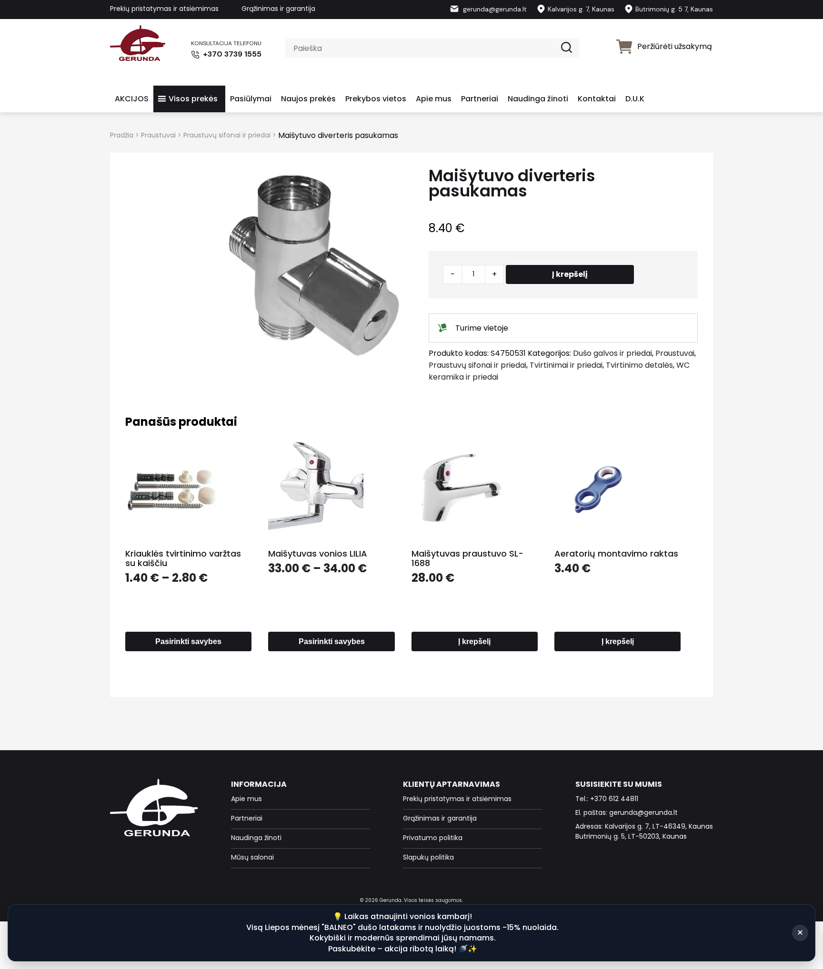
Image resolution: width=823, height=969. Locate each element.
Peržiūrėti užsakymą (674, 46)
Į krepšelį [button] (474, 641)
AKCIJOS (132, 98)
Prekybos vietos (375, 98)
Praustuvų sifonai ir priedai (227, 135)
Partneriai (479, 98)
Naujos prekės (308, 98)
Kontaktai (597, 98)
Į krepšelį (570, 274)
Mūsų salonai (252, 857)
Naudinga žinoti (538, 98)
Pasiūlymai (250, 98)
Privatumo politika (432, 837)
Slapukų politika (428, 857)
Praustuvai (158, 135)
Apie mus (434, 98)
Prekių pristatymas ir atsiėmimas (164, 8)
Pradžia (121, 135)
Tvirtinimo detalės (639, 365)
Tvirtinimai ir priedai (566, 365)
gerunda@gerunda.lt (494, 9)
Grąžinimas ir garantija (278, 8)
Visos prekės (193, 98)
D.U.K (634, 98)
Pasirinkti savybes (188, 641)
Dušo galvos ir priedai (612, 353)
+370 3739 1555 (231, 54)
